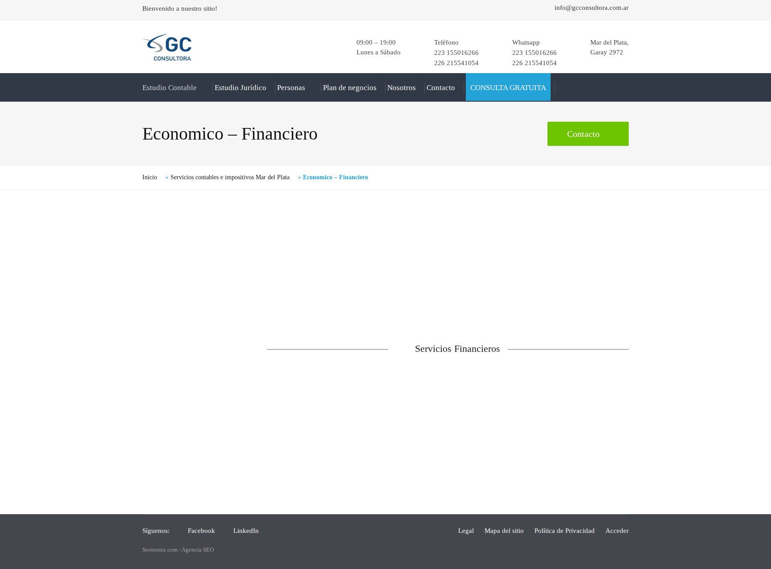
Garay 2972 (606, 52)
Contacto (441, 87)
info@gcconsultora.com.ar (592, 7)
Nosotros (401, 87)
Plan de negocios (350, 87)
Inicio (149, 177)
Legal (466, 530)
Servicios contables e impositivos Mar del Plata (230, 177)
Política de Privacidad (565, 530)
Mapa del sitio (504, 530)
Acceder (617, 530)
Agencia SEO (198, 549)
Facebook (201, 530)
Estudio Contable (169, 87)
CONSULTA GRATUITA (508, 87)
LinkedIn (246, 530)
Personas (291, 87)
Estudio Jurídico (240, 87)
